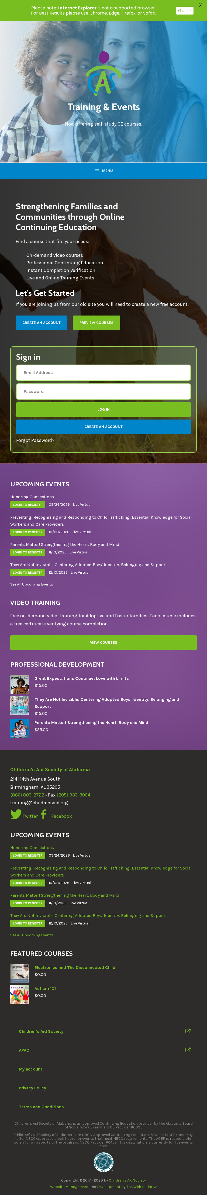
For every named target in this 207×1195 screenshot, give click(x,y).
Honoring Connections (32, 496)
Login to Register (28, 505)
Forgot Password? (35, 440)
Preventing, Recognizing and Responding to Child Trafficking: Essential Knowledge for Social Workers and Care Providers (101, 521)
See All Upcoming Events (31, 584)
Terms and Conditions (41, 1106)
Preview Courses (96, 322)
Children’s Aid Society (41, 1031)
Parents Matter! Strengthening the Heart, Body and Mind (64, 544)
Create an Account (41, 322)
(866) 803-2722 (27, 795)
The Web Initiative (141, 1186)
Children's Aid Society (127, 1180)
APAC (24, 1050)
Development (108, 1186)
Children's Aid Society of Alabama (50, 770)
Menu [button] (107, 170)
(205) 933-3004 (73, 795)
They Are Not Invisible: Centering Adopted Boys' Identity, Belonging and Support (88, 564)
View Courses (103, 642)
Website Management (69, 1186)
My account (30, 1069)
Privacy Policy (32, 1087)
